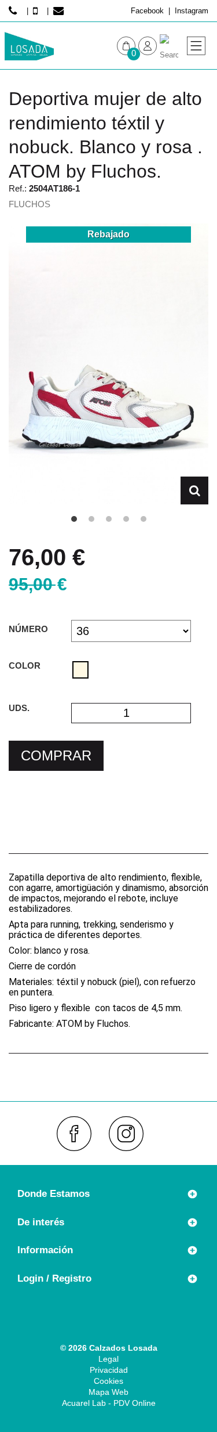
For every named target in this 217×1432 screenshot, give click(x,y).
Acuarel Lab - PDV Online (109, 1403)
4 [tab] (126, 519)
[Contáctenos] (60, 10)
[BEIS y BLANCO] (80, 670)
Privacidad (109, 1370)
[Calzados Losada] (29, 45)
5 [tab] (143, 519)
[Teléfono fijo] (15, 10)
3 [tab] (109, 519)
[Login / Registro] (147, 45)
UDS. (19, 708)
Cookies (108, 1381)
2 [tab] (91, 519)
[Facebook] (79, 1133)
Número (29, 629)
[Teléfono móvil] (38, 10)
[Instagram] (131, 1133)
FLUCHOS (29, 204)
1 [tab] (74, 519)
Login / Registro (54, 1278)
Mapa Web (108, 1392)
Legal (108, 1359)
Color (26, 665)
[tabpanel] (108, 363)
